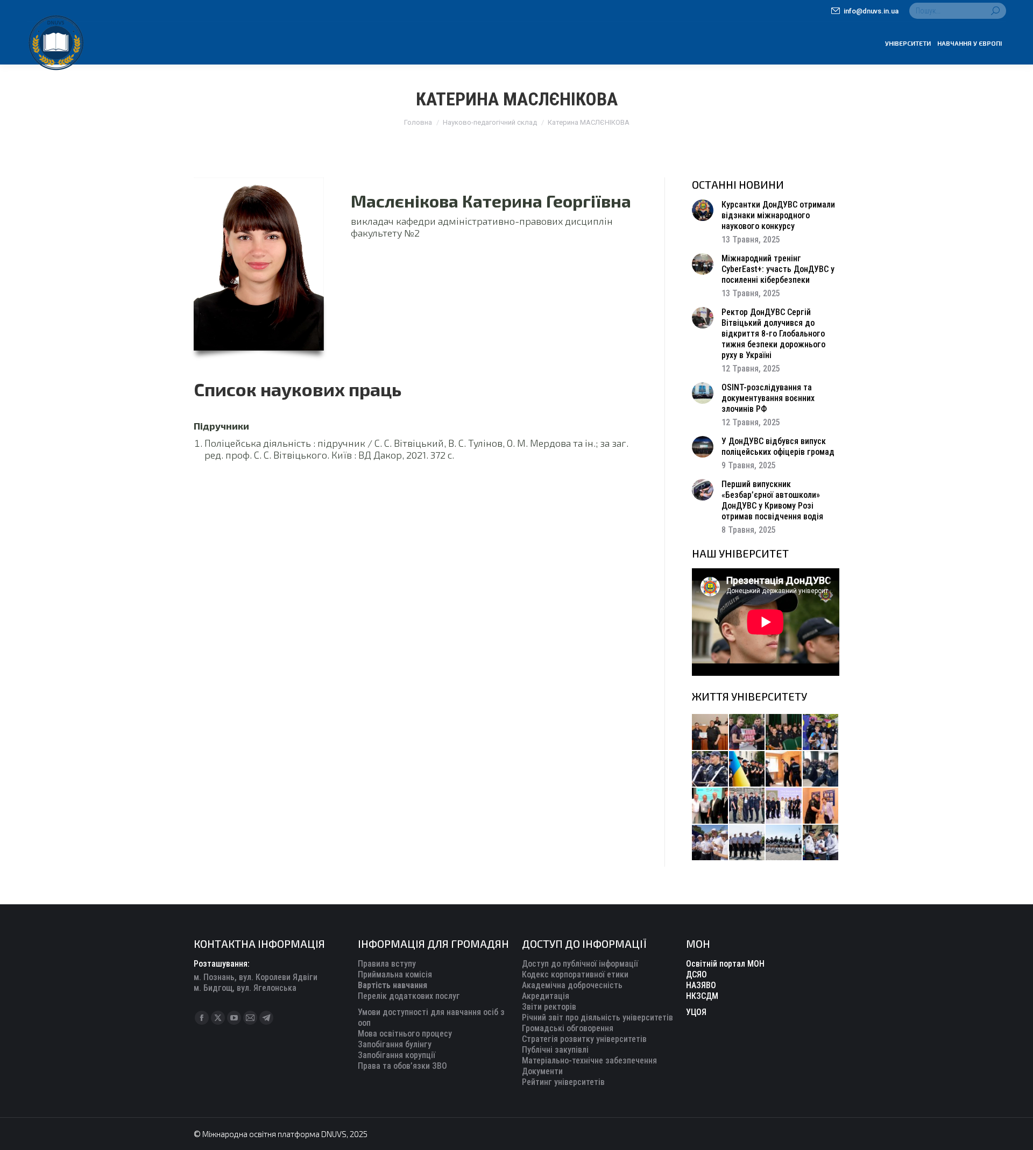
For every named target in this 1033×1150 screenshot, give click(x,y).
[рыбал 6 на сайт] (747, 732)
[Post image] (702, 210)
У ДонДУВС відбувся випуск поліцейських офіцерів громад (777, 446)
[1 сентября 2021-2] (821, 843)
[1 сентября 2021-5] (710, 843)
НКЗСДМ (702, 996)
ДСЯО (696, 974)
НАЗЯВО (701, 985)
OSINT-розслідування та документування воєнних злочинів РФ (768, 398)
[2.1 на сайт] (784, 769)
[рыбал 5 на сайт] (784, 732)
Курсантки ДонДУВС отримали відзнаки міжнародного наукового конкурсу (778, 215)
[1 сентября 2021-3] (784, 843)
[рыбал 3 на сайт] (710, 769)
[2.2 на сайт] (821, 769)
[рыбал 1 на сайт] (821, 732)
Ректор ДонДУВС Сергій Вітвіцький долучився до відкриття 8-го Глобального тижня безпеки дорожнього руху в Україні (773, 333)
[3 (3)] (710, 806)
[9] (821, 806)
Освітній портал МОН (725, 964)
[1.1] (784, 806)
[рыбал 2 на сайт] (747, 769)
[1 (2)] (747, 806)
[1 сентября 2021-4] (747, 843)
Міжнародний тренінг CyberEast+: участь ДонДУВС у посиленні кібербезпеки (777, 269)
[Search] (995, 11)
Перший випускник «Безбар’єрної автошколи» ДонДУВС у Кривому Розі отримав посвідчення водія (772, 500)
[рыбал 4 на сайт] (710, 732)
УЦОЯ (696, 1012)
